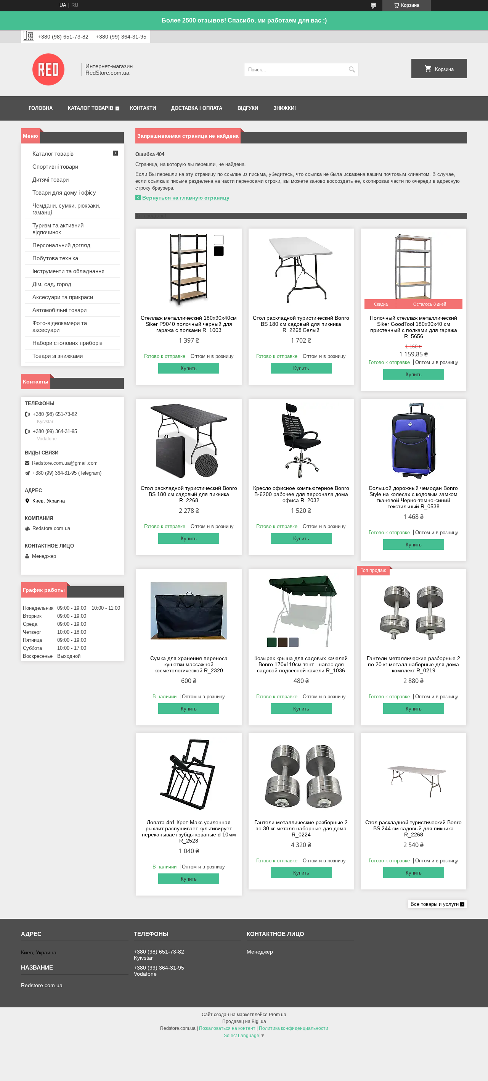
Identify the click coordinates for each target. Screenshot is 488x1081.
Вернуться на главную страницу (186, 198)
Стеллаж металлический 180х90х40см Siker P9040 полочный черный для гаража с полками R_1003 (189, 324)
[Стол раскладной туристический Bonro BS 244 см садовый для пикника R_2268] (413, 775)
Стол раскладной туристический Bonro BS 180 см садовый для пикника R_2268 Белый (301, 324)
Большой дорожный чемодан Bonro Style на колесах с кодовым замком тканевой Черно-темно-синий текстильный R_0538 (413, 497)
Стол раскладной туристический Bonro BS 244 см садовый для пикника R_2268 (413, 828)
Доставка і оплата (196, 108)
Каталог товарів (90, 108)
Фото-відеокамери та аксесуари (59, 326)
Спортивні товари (55, 166)
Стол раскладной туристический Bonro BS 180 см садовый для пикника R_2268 (189, 494)
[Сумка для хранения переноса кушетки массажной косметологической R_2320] (189, 611)
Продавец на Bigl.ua (244, 1021)
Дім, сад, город (51, 284)
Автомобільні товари (59, 310)
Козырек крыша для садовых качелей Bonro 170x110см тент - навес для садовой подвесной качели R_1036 (301, 664)
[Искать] (351, 69)
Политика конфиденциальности (293, 1028)
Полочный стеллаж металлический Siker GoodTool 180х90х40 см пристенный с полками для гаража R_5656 (413, 327)
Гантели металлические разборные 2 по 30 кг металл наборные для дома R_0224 (301, 828)
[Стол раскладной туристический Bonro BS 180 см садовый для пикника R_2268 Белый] (301, 270)
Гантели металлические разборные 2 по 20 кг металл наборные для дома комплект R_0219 (413, 664)
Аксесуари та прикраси (62, 297)
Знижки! (284, 108)
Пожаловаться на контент (227, 1028)
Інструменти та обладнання (68, 271)
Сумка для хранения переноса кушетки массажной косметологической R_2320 (189, 664)
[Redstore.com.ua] (48, 69)
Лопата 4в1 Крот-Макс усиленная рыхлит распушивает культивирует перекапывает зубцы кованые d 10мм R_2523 (189, 831)
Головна (41, 108)
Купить (189, 368)
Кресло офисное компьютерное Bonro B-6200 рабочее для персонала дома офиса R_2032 (301, 494)
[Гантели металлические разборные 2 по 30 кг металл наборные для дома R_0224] (301, 775)
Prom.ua (277, 1014)
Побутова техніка (55, 258)
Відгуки (248, 108)
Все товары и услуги (435, 904)
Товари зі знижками (57, 356)
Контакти (143, 108)
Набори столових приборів (67, 343)
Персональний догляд (61, 245)
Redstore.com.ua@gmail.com (65, 463)
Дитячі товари (50, 179)
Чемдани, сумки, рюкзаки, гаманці (66, 209)
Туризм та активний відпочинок (57, 228)
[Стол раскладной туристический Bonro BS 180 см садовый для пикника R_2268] (189, 441)
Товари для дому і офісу (64, 192)
